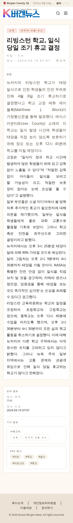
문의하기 (47, 508)
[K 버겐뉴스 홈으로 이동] (21, 13)
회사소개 (17, 503)
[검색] (58, 13)
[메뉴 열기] (66, 13)
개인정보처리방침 (44, 503)
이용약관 (26, 508)
